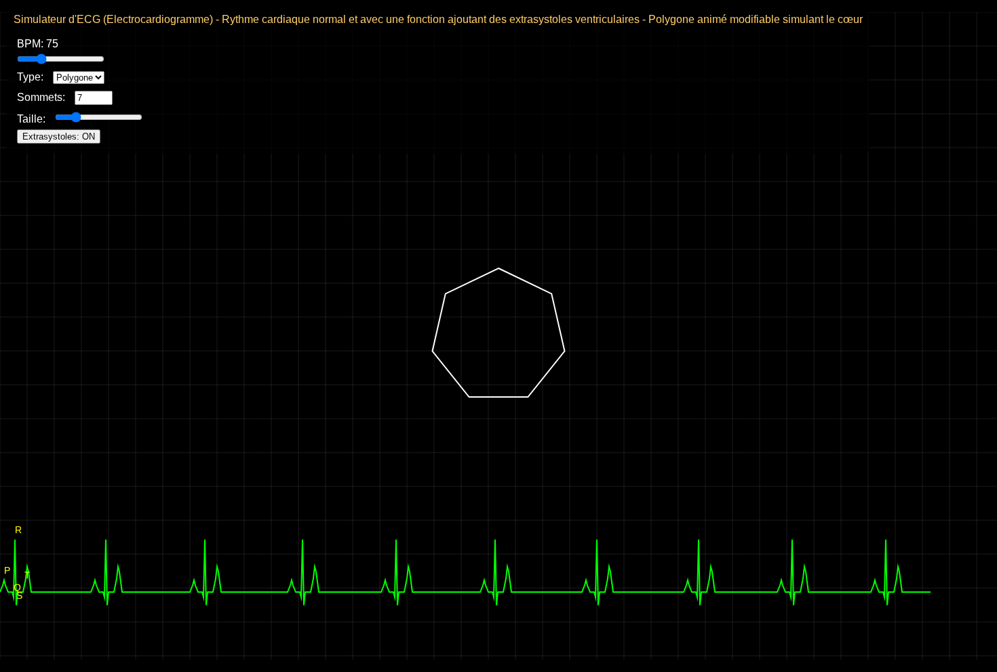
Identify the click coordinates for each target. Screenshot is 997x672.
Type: (31, 77)
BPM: (37, 43)
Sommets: (42, 97)
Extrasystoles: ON (58, 136)
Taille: (32, 119)
